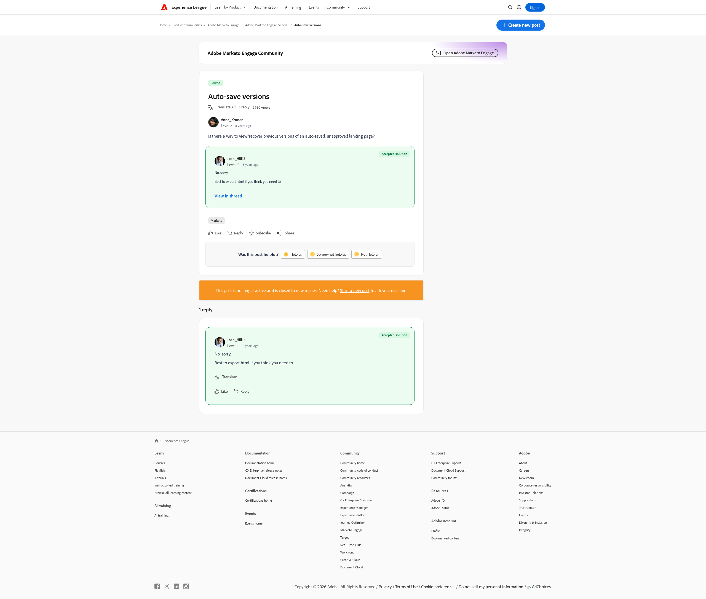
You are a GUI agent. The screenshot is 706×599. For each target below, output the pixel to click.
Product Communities (187, 25)
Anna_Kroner (232, 119)
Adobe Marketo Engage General (266, 25)
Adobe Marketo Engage (223, 25)
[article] (309, 366)
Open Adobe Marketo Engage (468, 52)
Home (163, 25)
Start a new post (355, 290)
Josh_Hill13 (236, 158)
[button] (520, 25)
